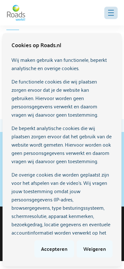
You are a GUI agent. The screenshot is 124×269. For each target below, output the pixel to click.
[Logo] (16, 12)
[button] (111, 13)
